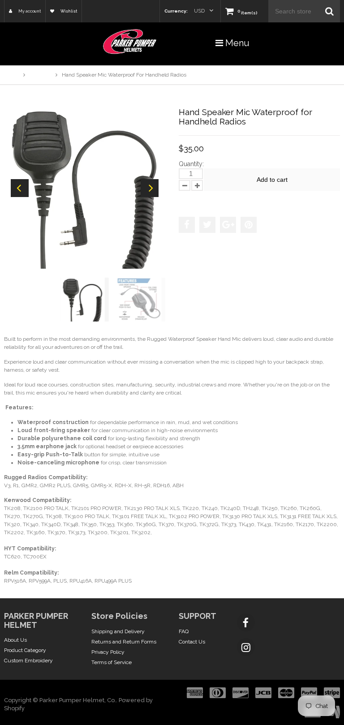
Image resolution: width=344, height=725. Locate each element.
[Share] (187, 225)
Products (40, 75)
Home (11, 75)
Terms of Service (111, 662)
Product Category (25, 650)
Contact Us (192, 642)
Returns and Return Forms (123, 642)
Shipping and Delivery (118, 631)
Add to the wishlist (207, 199)
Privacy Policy (108, 652)
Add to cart (272, 179)
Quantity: (191, 163)
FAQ (184, 631)
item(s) (247, 12)
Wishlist (68, 11)
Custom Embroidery (28, 660)
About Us (15, 640)
